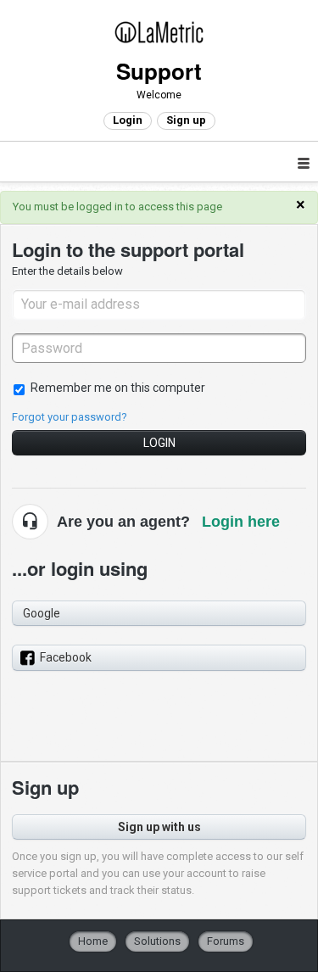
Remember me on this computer (118, 387)
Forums (225, 941)
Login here (241, 521)
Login (159, 443)
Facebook (66, 657)
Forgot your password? (69, 417)
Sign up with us (159, 827)
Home (93, 941)
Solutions (157, 941)
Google (41, 613)
